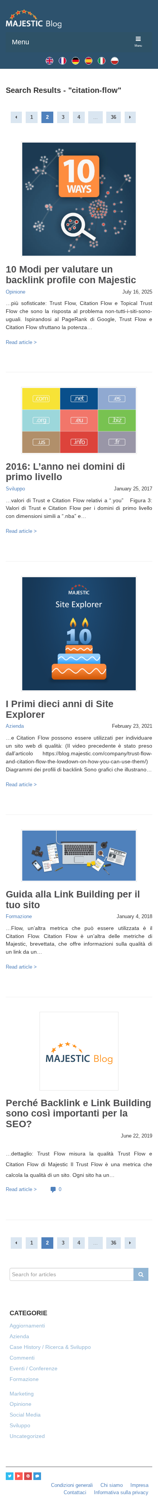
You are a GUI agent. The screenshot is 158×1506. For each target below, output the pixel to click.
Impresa (139, 1485)
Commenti (22, 1358)
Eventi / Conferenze (34, 1368)
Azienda (15, 726)
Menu (20, 42)
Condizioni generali (72, 1485)
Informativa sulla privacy (121, 1492)
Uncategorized (27, 1436)
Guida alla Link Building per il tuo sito (73, 899)
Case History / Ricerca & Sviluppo (50, 1347)
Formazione (19, 916)
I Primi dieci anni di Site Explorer (60, 709)
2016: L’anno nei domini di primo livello (65, 471)
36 (113, 117)
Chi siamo (111, 1485)
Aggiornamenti (27, 1326)
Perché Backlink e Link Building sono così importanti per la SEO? (78, 1113)
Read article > (21, 342)
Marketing (22, 1394)
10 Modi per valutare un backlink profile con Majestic (71, 274)
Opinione (15, 292)
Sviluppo (15, 489)
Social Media (25, 1415)
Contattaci (75, 1492)
